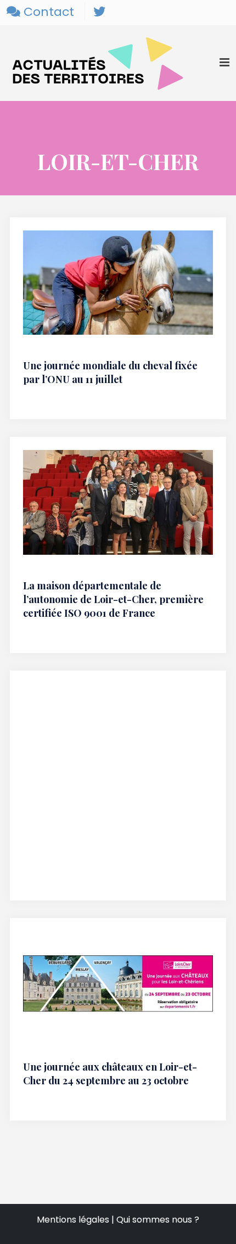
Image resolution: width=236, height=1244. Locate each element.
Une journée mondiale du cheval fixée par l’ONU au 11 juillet (110, 372)
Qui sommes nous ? (157, 1219)
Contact (47, 11)
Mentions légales (73, 1219)
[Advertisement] (118, 792)
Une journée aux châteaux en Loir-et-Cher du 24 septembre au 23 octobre (110, 1073)
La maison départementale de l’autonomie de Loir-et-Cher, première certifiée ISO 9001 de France (113, 599)
